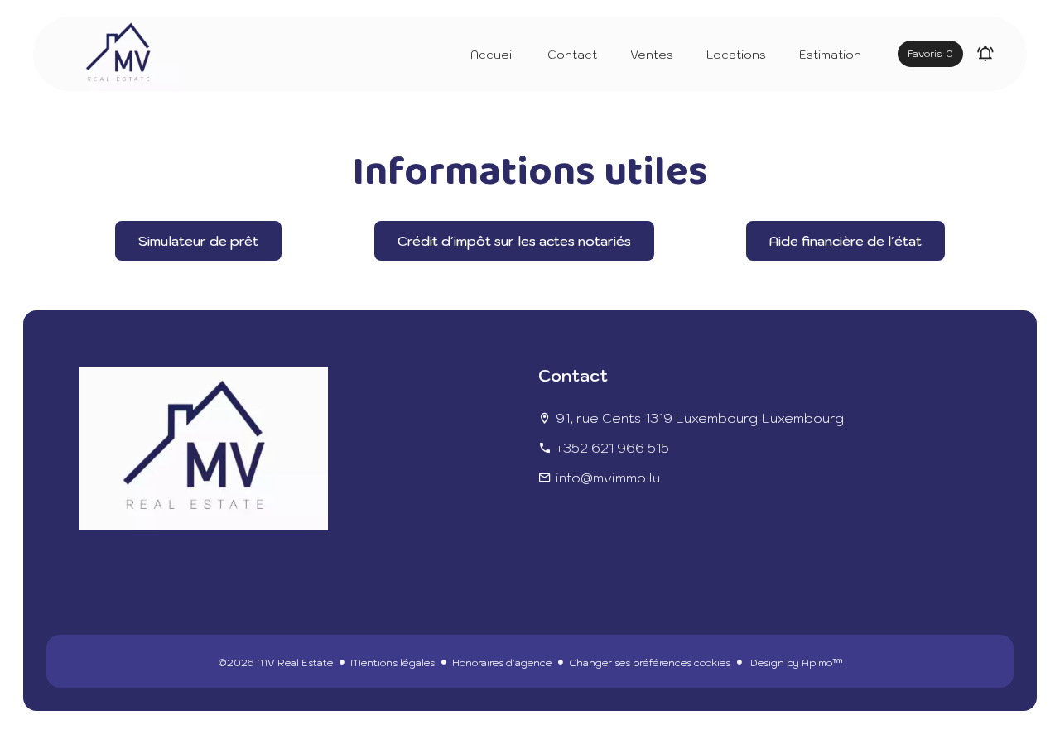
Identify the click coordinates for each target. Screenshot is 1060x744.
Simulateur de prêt (198, 241)
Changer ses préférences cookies (649, 662)
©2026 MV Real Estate (275, 662)
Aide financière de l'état (845, 241)
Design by (795, 662)
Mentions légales (392, 662)
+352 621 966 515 (612, 447)
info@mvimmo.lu (608, 477)
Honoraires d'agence (502, 662)
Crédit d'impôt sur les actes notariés (514, 241)
